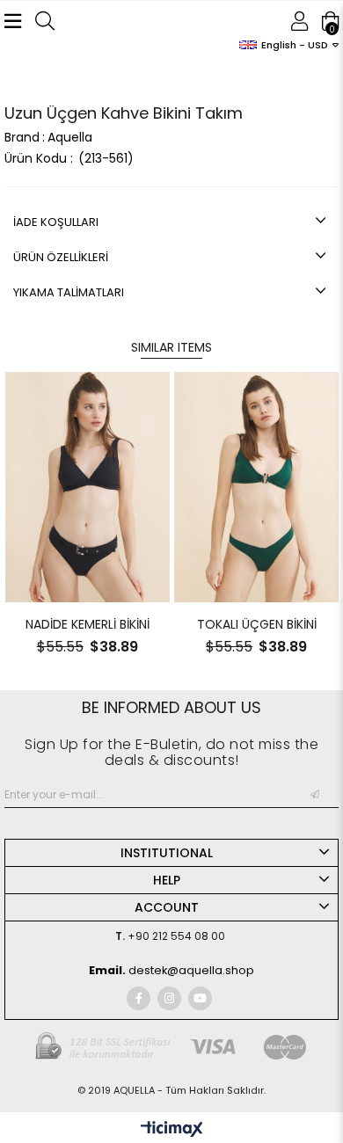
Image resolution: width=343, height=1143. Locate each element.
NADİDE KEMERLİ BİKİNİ (88, 624)
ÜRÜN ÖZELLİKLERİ (60, 257)
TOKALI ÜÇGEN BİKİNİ (257, 624)
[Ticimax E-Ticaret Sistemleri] (172, 1130)
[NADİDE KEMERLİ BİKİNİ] (88, 487)
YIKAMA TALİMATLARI (68, 292)
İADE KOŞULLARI (56, 222)
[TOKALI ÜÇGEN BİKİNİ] (256, 487)
